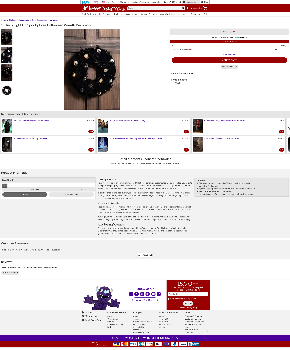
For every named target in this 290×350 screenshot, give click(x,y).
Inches (25, 194)
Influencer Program (193, 324)
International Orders (115, 324)
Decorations (196, 14)
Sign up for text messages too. (183, 299)
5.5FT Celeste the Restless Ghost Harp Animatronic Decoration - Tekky (135, 139)
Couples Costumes (149, 14)
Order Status (112, 319)
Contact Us (191, 2)
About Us (137, 316)
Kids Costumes (105, 14)
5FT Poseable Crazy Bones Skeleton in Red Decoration (224, 121)
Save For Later (229, 67)
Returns (110, 322)
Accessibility (138, 327)
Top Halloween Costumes (191, 331)
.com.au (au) (164, 322)
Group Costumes (167, 14)
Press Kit (137, 330)
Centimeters (71, 194)
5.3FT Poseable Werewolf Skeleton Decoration (221, 139)
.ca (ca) (162, 316)
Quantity (282, 45)
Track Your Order (93, 320)
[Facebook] (131, 294)
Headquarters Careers (142, 322)
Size (173, 45)
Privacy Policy (139, 324)
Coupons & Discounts (194, 316)
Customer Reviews (193, 319)
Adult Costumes (89, 14)
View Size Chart (229, 54)
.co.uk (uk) (163, 319)
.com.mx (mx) (164, 324)
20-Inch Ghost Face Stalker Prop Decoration (30, 139)
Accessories (183, 14)
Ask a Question (145, 255)
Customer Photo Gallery (195, 322)
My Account (91, 316)
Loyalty (188, 327)
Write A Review (10, 273)
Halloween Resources (142, 332)
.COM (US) (110, 2)
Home (88, 312)
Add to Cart (229, 60)
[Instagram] (147, 294)
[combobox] (154, 8)
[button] (195, 8)
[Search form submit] (183, 8)
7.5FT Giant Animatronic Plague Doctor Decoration (31, 121)
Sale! (206, 14)
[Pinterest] (142, 294)
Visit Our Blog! (146, 300)
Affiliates (136, 319)
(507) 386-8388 (174, 2)
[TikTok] (159, 294)
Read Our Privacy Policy (188, 308)
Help (206, 2)
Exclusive (118, 14)
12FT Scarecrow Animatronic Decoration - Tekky (127, 121)
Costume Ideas (131, 14)
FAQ (109, 327)
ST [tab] (5, 186)
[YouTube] (153, 294)
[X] (136, 294)
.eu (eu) (162, 327)
